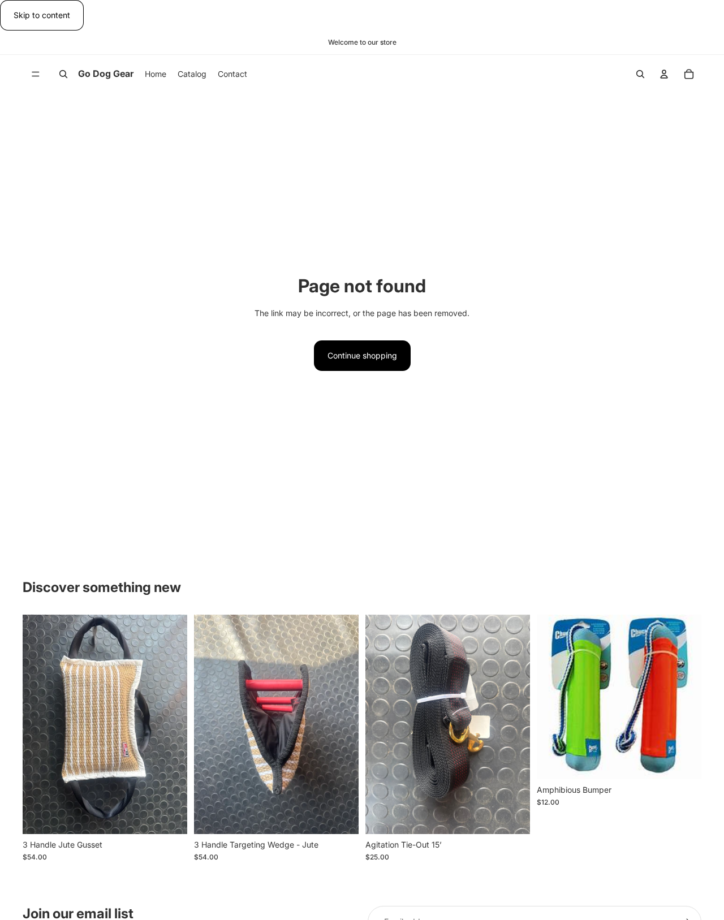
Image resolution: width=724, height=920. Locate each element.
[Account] (664, 74)
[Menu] (36, 75)
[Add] (170, 816)
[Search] (63, 74)
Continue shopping (362, 355)
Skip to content (42, 15)
